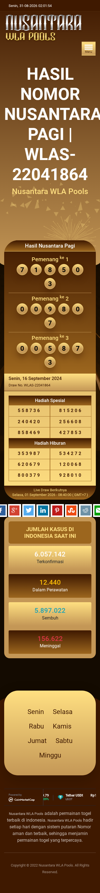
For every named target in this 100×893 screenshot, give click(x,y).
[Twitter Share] (28, 510)
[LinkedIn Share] (42, 510)
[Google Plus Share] (14, 510)
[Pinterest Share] (57, 510)
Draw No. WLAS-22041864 (29, 385)
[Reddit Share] (85, 510)
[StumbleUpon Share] (71, 510)
